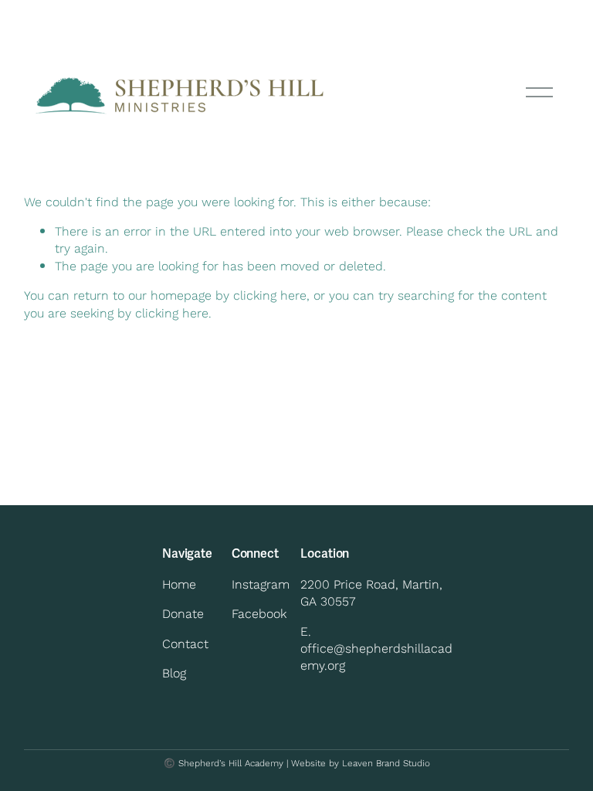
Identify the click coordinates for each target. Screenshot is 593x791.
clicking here (270, 295)
